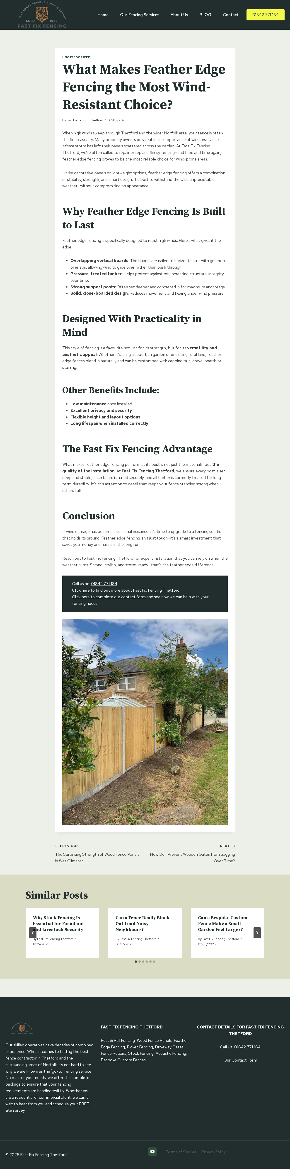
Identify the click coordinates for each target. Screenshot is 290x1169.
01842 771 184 (265, 14)
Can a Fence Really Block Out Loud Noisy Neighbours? (142, 924)
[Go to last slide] (32, 932)
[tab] (136, 961)
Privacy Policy (213, 1151)
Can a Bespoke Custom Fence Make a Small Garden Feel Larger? (222, 924)
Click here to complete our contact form (109, 596)
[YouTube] (152, 1151)
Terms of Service (181, 1151)
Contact (231, 14)
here (86, 590)
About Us (179, 14)
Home (103, 14)
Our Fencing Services (139, 14)
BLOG (205, 14)
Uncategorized (76, 57)
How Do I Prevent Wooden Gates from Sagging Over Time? (192, 853)
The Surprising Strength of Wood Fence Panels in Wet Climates (97, 853)
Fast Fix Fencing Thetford (85, 120)
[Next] (257, 932)
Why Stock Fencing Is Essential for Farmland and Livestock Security (58, 924)
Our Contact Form (240, 1060)
